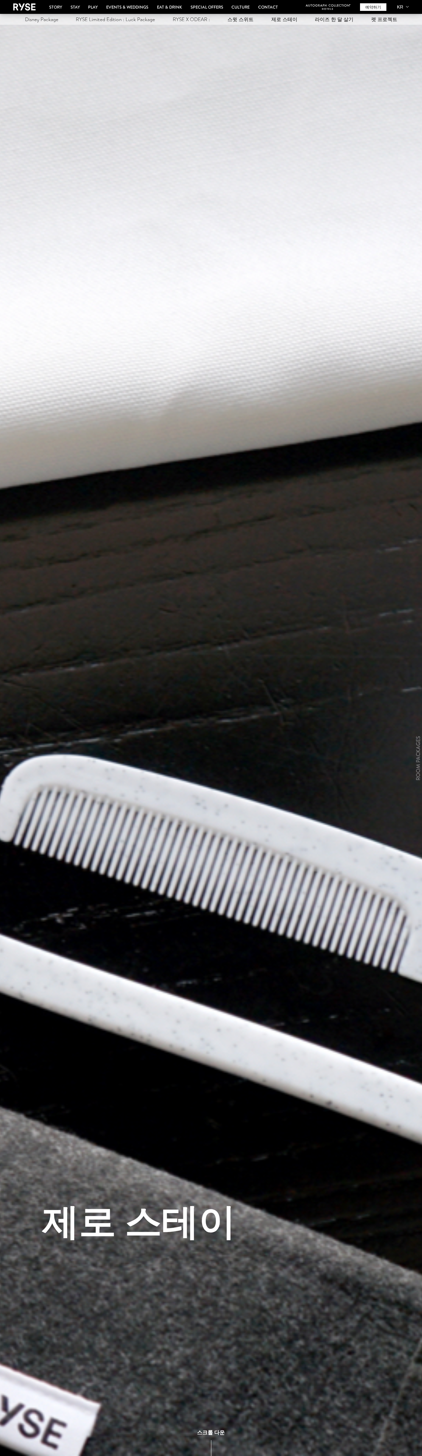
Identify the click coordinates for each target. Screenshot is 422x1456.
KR (400, 7)
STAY (75, 7)
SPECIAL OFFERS (207, 7)
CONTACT (268, 7)
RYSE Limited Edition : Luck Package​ (115, 19)
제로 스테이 (284, 19)
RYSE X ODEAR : (191, 19)
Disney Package (41, 19)
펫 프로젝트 (384, 19)
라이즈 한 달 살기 (334, 19)
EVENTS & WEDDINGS (127, 7)
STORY (55, 7)
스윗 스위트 (240, 19)
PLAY (93, 7)
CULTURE (240, 7)
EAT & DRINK (169, 7)
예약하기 (373, 7)
